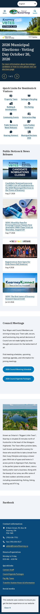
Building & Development (11, 108)
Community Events (11, 117)
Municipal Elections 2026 (29, 136)
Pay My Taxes (8, 578)
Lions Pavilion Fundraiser (29, 126)
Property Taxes (10, 99)
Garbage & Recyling (29, 99)
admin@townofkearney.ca (17, 546)
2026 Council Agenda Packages (18, 379)
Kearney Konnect (11, 135)
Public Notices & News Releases (11, 126)
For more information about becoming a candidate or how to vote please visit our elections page (19, 66)
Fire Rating (29, 107)
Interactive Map (29, 117)
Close (6, 608)
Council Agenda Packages (13, 574)
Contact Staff (8, 570)
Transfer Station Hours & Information (19, 582)
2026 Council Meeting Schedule (18, 369)
